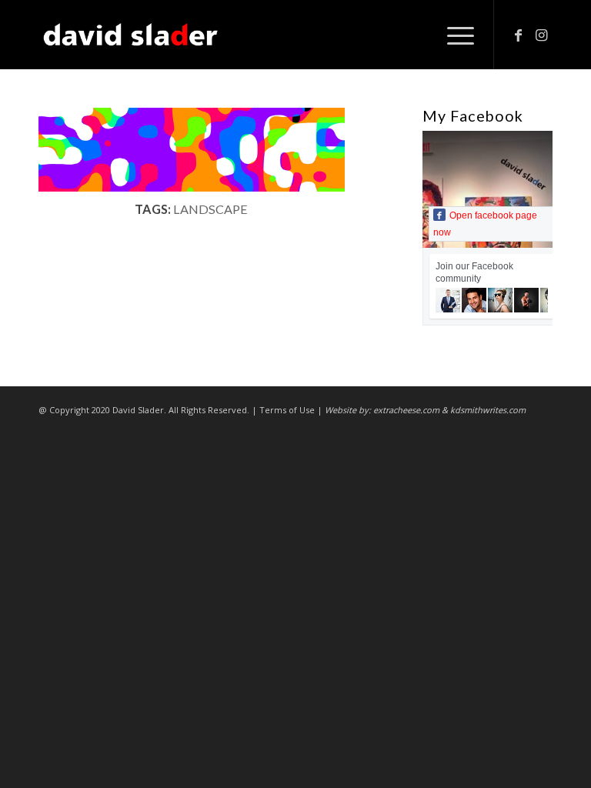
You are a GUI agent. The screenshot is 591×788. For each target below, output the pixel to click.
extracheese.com (406, 410)
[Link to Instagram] (541, 34)
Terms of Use (287, 410)
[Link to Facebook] (517, 34)
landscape (210, 209)
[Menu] (453, 34)
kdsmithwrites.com (488, 410)
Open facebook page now (485, 224)
